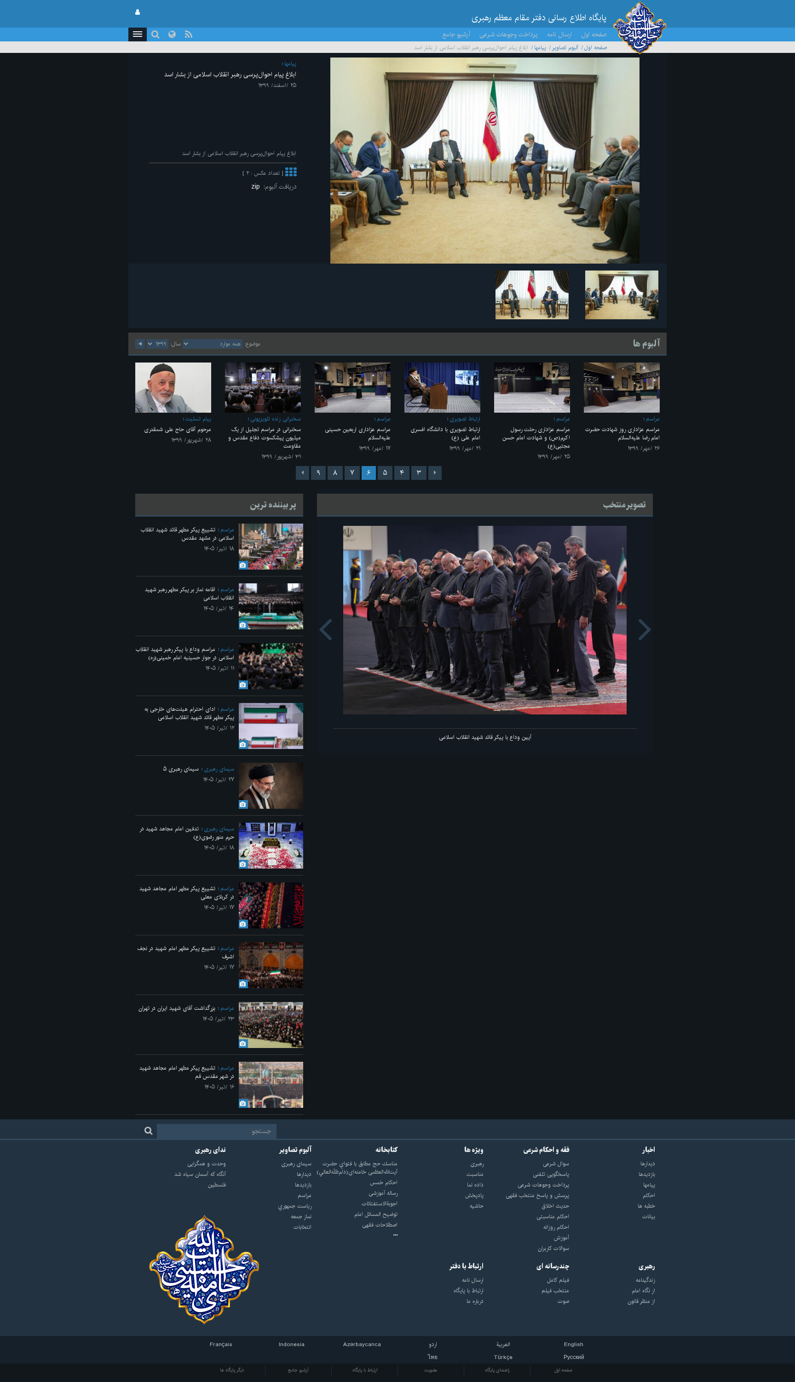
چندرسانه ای (552, 1266)
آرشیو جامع (456, 34)
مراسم (653, 419)
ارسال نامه (559, 34)
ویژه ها (474, 1150)
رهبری (647, 1266)
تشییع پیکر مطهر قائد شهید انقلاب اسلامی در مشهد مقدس (187, 533)
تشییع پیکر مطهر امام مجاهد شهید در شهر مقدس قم (186, 1072)
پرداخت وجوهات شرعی (508, 34)
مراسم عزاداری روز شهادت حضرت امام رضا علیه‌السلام (622, 433)
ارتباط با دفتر (466, 1266)
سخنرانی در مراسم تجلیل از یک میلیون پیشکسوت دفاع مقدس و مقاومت (264, 437)
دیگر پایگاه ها (232, 1370)
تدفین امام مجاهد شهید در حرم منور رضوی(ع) (186, 832)
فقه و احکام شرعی (546, 1150)
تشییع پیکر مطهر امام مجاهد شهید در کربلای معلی (186, 892)
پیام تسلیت (198, 419)
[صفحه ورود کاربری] (137, 12)
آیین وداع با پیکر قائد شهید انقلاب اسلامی (485, 737)
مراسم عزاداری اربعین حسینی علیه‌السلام (358, 433)
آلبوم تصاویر (565, 47)
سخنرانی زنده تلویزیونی (275, 419)
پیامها (540, 47)
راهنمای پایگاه (497, 1370)
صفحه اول (594, 34)
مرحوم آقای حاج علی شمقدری (177, 429)
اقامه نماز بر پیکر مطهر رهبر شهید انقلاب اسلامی (189, 593)
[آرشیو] (354, 1236)
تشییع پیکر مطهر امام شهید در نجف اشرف (185, 952)
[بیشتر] (290, 173)
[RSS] (188, 34)
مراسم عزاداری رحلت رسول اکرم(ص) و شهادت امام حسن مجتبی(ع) (536, 437)
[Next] (302, 473)
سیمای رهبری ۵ (181, 769)
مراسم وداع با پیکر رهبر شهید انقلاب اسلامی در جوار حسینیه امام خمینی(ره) (185, 653)
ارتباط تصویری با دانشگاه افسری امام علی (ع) (445, 433)
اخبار (648, 1150)
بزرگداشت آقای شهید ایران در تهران (176, 1008)
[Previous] (435, 473)
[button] (137, 34)
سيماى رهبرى (219, 769)
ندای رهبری (210, 1150)
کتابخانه (386, 1150)
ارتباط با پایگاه (364, 1370)
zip (257, 186)
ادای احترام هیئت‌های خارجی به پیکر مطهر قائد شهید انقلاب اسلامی (189, 713)
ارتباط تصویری (464, 419)
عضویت (431, 1370)
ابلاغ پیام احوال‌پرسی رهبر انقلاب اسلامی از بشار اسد (230, 74)
